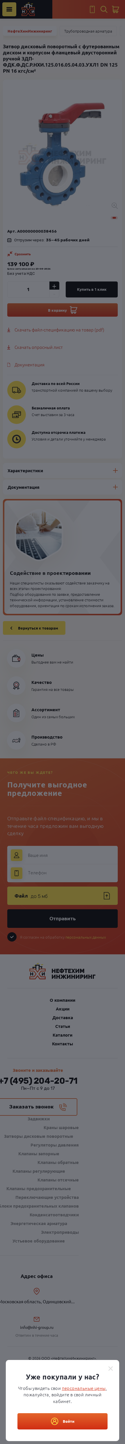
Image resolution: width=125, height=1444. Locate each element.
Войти (68, 1421)
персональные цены (84, 1388)
